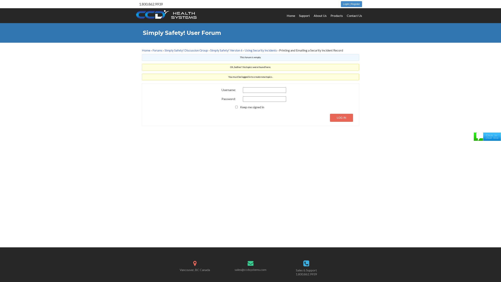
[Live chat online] (487, 136)
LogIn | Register (351, 4)
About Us (320, 15)
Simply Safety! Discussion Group (186, 50)
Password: (229, 99)
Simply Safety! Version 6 (226, 50)
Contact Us (354, 15)
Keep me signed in (252, 107)
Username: (228, 90)
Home (291, 15)
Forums (157, 50)
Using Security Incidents (261, 50)
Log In (341, 117)
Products (337, 15)
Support (304, 15)
